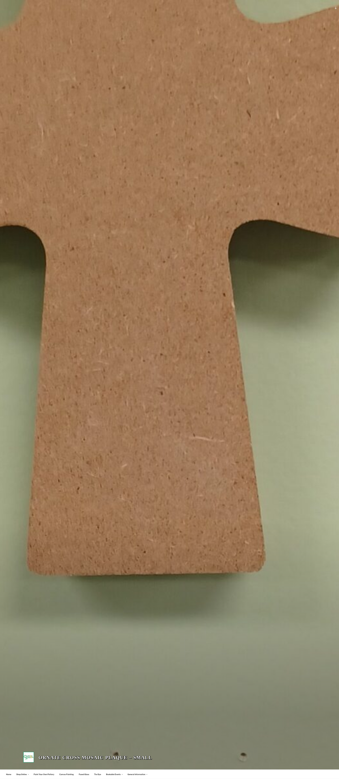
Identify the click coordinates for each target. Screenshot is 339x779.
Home (8, 774)
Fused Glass (84, 774)
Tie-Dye (97, 774)
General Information (136, 774)
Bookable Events (113, 774)
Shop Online (21, 774)
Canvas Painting (66, 774)
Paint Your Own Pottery (44, 774)
